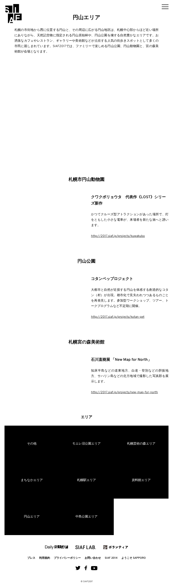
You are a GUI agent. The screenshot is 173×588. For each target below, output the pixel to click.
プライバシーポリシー (67, 558)
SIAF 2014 (111, 558)
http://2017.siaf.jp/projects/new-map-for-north (124, 392)
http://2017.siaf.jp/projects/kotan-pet (117, 317)
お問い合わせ (93, 558)
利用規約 (44, 558)
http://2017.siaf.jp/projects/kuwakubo (118, 236)
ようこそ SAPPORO (133, 558)
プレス (31, 558)
